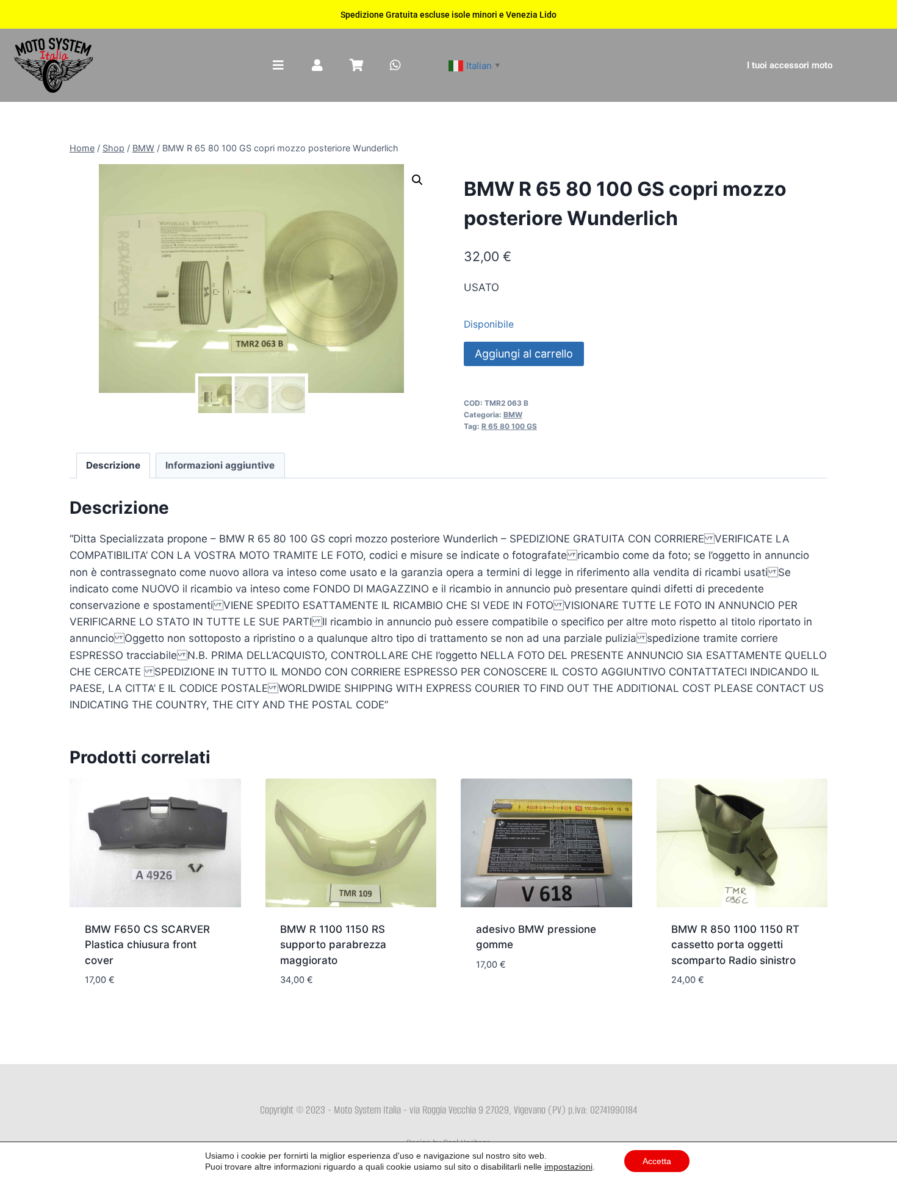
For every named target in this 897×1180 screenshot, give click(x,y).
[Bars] (278, 65)
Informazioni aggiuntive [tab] (220, 465)
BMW (512, 414)
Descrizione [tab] (113, 465)
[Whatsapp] (395, 65)
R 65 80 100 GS (509, 426)
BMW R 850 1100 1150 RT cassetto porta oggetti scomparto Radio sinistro (735, 944)
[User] (317, 65)
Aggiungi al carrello (524, 353)
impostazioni (568, 1166)
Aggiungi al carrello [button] (530, 1001)
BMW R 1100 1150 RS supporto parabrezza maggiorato (333, 944)
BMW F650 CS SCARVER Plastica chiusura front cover (147, 944)
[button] (417, 180)
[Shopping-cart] (356, 65)
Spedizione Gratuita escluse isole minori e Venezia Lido (448, 15)
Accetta (657, 1161)
